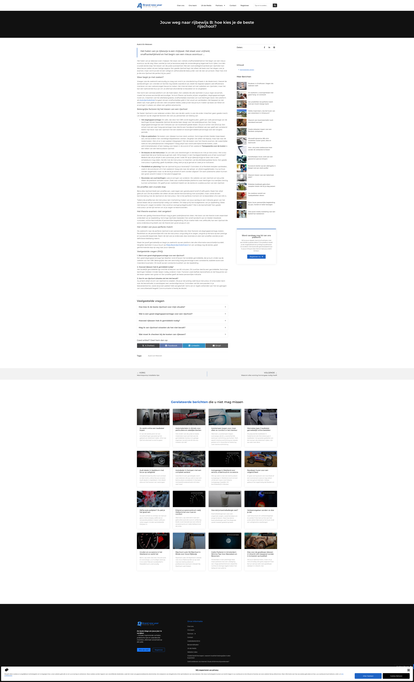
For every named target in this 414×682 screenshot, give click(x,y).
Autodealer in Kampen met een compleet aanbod (188, 471)
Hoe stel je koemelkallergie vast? (224, 510)
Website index (192, 652)
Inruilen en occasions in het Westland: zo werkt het (151, 553)
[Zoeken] (275, 5)
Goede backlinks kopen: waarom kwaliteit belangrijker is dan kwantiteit (209, 657)
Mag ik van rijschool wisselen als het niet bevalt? (182, 327)
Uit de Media (206, 5)
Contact (233, 5)
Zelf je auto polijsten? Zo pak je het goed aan (152, 511)
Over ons (180, 5)
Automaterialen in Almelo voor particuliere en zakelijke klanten (188, 429)
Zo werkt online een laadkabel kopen (152, 429)
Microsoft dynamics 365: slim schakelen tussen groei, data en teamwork (259, 140)
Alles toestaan (368, 676)
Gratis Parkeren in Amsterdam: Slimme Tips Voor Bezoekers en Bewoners (224, 554)
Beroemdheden (193, 645)
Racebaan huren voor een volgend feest (257, 471)
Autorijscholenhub (147, 100)
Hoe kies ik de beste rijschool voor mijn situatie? (182, 307)
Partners (219, 5)
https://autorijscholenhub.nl (177, 245)
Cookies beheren (396, 676)
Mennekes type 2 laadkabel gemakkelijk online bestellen (259, 429)
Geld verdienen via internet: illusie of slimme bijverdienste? (208, 661)
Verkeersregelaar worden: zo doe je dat (260, 511)
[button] (409, 670)
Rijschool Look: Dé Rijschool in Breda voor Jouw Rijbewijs (188, 553)
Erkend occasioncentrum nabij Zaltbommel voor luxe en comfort (188, 512)
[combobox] (263, 5)
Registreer (245, 5)
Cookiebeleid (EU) (193, 641)
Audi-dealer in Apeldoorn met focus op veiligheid (152, 471)
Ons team (193, 5)
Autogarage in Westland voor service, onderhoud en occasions (224, 471)
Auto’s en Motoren (144, 44)
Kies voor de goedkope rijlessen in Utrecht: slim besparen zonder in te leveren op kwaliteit (260, 554)
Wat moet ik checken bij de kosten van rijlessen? (182, 334)
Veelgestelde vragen (247, 69)
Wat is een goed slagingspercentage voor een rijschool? (182, 314)
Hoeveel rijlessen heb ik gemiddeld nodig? (182, 321)
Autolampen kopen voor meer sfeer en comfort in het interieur (224, 429)
